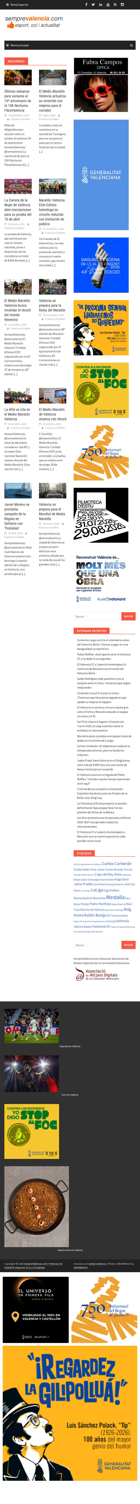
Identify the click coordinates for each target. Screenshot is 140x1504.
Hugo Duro (121, 879)
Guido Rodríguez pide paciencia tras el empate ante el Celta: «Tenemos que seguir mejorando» (104, 683)
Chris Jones (97, 869)
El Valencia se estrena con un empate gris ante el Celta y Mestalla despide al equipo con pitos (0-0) (103, 712)
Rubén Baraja (95, 915)
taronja (111, 921)
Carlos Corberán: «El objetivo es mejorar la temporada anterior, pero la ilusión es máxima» (103, 750)
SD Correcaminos (117, 915)
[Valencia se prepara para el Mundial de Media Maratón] (52, 490)
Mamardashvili (83, 898)
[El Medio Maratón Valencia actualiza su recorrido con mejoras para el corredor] (52, 77)
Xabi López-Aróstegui (82, 931)
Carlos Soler (82, 869)
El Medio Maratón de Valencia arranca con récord (52, 414)
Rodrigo (119, 909)
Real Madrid (110, 910)
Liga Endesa (111, 890)
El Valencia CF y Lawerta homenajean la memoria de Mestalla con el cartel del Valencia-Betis (101, 669)
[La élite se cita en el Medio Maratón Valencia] (18, 395)
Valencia (122, 921)
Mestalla (115, 897)
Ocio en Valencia (70, 1094)
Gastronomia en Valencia (70, 1250)
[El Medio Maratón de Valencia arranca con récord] (52, 395)
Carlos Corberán (117, 863)
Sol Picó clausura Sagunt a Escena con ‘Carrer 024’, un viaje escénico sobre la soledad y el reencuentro (100, 726)
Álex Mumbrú (97, 931)
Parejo (85, 904)
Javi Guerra (101, 884)
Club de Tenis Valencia (84, 874)
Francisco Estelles (20, 119)
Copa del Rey (104, 874)
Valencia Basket (83, 926)
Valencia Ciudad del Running (123, 927)
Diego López (80, 879)
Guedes (110, 879)
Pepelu (114, 904)
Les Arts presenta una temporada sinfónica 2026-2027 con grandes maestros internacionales (104, 822)
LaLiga (97, 890)
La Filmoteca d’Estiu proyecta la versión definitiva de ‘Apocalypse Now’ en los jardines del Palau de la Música (102, 808)
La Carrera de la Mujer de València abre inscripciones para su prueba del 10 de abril (18, 209)
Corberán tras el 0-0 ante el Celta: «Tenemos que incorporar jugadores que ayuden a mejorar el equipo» (101, 697)
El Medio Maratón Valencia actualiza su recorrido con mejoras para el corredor (52, 101)
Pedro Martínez (100, 904)
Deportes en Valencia (70, 1046)
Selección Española (83, 921)
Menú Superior (19, 4)
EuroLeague (94, 879)
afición (77, 864)
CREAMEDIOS (81, 1267)
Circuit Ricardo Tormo (118, 869)
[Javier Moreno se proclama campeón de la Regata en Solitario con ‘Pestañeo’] (18, 490)
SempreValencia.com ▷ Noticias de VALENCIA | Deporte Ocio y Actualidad (33, 1265)
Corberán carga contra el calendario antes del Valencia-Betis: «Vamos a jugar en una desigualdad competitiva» (103, 644)
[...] (27, 165)
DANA (117, 874)
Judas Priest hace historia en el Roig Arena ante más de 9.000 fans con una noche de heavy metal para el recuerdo (103, 765)
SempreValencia (99, 921)
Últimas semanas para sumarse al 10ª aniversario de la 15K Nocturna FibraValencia (17, 101)
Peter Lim (122, 904)
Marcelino (99, 898)
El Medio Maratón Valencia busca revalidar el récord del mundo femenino (17, 310)
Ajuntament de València (90, 864)
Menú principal (20, 45)
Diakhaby (126, 874)
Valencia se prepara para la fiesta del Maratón (52, 305)
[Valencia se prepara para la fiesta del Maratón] (52, 286)
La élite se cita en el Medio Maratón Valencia (17, 414)
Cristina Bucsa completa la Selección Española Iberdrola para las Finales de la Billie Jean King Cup (102, 793)
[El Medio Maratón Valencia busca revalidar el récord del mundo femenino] (18, 286)
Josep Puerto (115, 884)
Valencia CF (101, 926)
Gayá (103, 879)
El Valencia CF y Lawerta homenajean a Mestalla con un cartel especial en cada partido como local (101, 836)
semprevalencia (97, 1263)
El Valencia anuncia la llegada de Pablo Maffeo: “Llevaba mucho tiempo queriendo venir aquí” (103, 779)
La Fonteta (85, 890)
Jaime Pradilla (83, 884)
